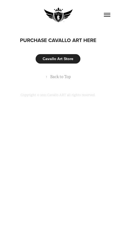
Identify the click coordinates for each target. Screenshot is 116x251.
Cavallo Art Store (58, 59)
